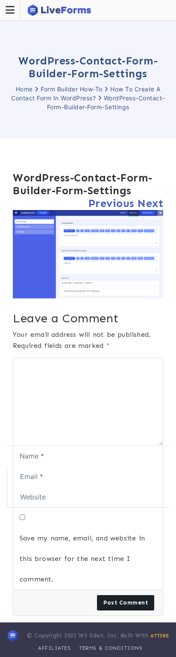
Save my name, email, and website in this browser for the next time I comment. (82, 558)
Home (24, 89)
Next (150, 203)
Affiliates (54, 648)
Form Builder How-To (72, 89)
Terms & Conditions (110, 648)
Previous (111, 203)
